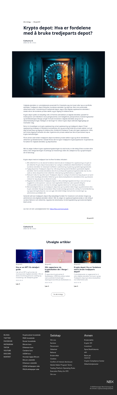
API (85, 352)
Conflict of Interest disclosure (61, 362)
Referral (53, 352)
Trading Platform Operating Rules (62, 368)
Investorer (88, 346)
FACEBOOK (8, 341)
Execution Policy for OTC (59, 371)
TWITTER (7, 338)
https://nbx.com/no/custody (59, 209)
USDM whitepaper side (31, 366)
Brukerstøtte (88, 340)
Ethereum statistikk (30, 363)
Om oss (53, 340)
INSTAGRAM (8, 344)
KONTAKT (7, 357)
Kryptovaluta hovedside (31, 335)
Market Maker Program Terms (61, 365)
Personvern (54, 346)
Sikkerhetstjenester (91, 364)
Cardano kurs (28, 351)
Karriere (53, 343)
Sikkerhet (53, 349)
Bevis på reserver (87, 357)
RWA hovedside (28, 338)
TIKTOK (6, 347)
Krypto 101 (88, 343)
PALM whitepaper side (31, 369)
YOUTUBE (7, 351)
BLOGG (6, 335)
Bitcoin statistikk (29, 360)
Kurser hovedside (29, 341)
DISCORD (7, 354)
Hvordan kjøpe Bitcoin (31, 357)
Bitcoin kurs (27, 344)
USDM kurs (27, 354)
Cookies (53, 359)
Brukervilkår (54, 356)
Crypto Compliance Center (94, 361)
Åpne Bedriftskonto (91, 349)
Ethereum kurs (28, 347)
